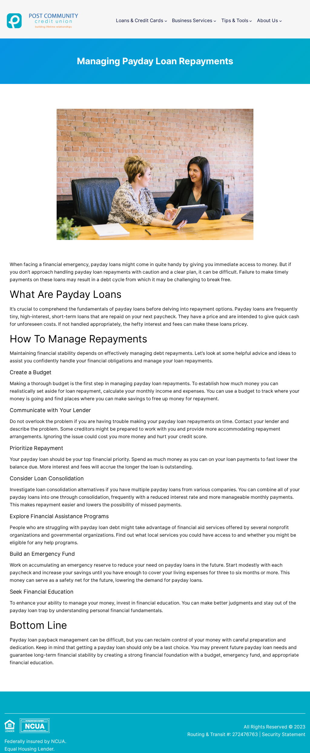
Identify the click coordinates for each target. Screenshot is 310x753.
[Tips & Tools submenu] (250, 20)
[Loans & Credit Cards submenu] (165, 20)
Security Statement (283, 734)
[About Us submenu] (280, 20)
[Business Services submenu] (214, 20)
